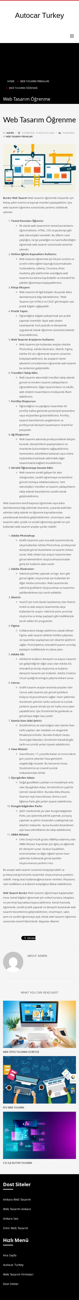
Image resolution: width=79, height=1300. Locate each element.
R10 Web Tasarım (13, 1107)
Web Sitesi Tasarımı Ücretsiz (21, 1052)
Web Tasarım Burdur (15, 893)
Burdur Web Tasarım (15, 198)
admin (10, 133)
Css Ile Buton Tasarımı (17, 1163)
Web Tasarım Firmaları (19, 137)
